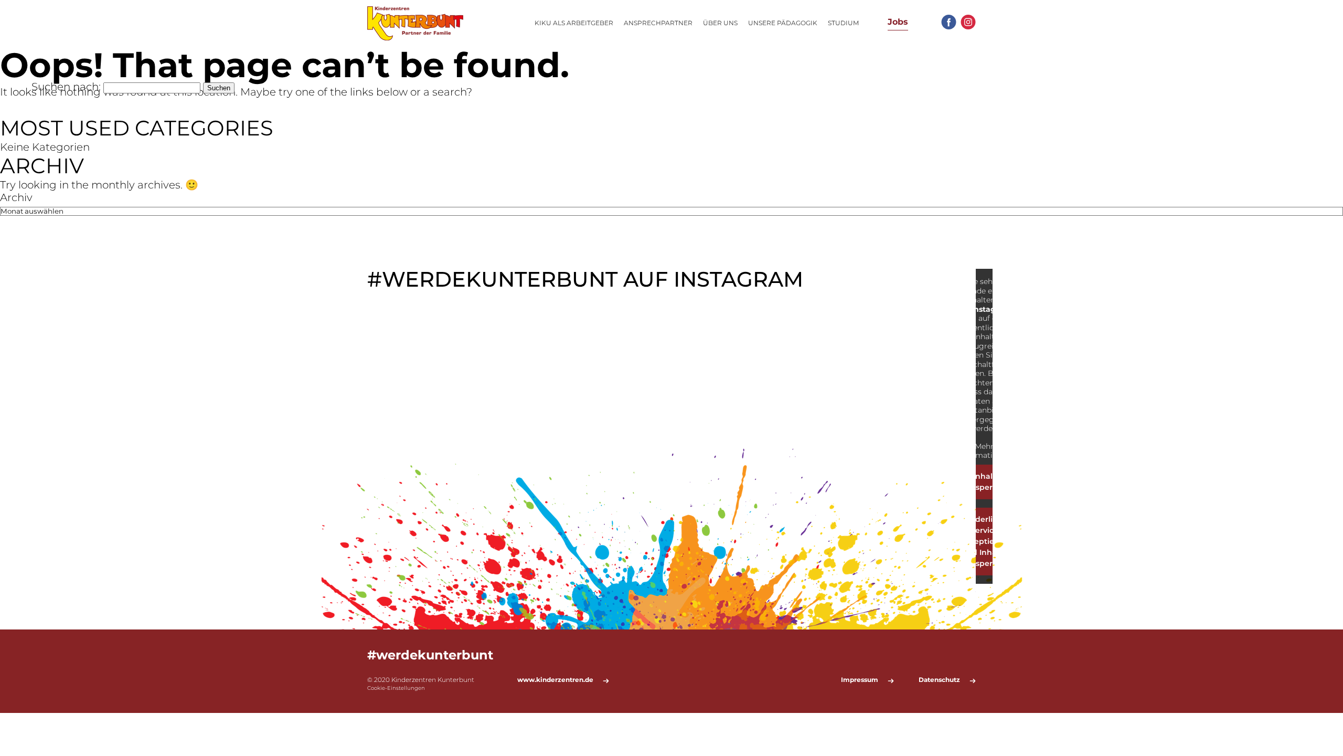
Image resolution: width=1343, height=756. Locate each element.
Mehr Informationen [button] (984, 451)
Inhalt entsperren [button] (984, 481)
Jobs (898, 22)
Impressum (859, 680)
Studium (843, 23)
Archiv (16, 197)
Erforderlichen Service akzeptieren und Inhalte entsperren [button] (984, 541)
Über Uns (720, 23)
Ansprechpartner (658, 23)
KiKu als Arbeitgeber (574, 23)
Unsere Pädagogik (782, 23)
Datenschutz (939, 680)
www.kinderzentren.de (555, 680)
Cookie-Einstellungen (396, 688)
